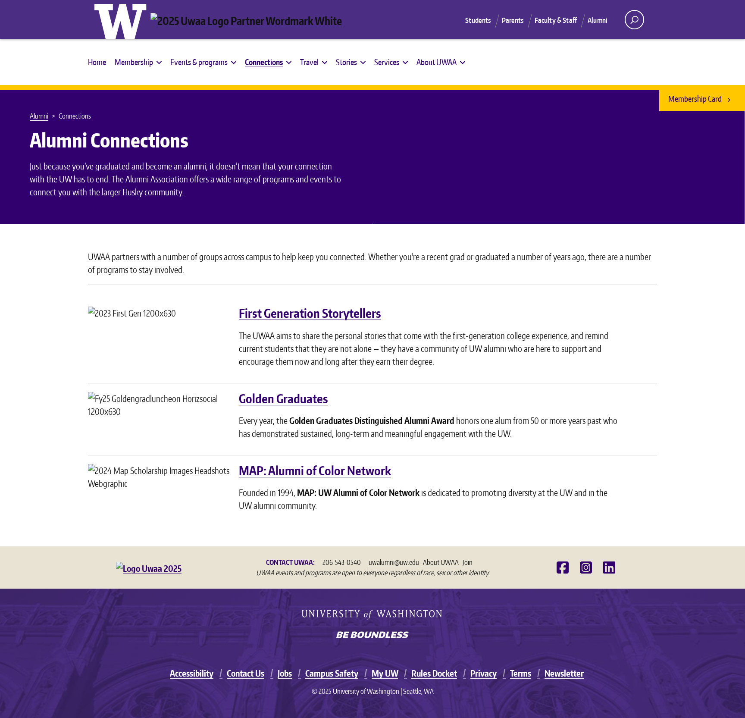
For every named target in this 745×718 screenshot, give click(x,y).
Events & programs (199, 62)
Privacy (483, 673)
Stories (346, 62)
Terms (520, 673)
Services (386, 62)
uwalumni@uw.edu (394, 562)
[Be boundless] (372, 635)
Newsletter (564, 673)
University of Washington (122, 19)
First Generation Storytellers (310, 313)
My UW (385, 673)
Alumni (597, 20)
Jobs (285, 673)
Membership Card (695, 98)
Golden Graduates (283, 398)
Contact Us (245, 673)
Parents (513, 20)
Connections (264, 62)
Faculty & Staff (556, 20)
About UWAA (436, 62)
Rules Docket (434, 673)
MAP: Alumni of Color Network (315, 470)
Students (478, 20)
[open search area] (634, 19)
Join (468, 562)
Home (97, 62)
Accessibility (191, 673)
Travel (309, 62)
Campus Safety (331, 673)
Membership (134, 62)
